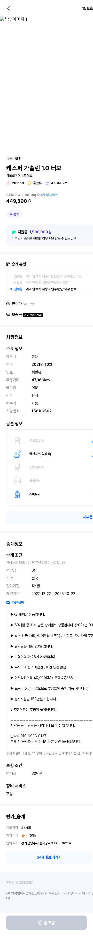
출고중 (49, 922)
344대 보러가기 (49, 857)
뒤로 (8, 8)
